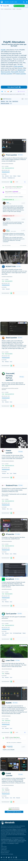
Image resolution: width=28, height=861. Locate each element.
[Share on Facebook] (2, 91)
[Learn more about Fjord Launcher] (3, 613)
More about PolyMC (13, 87)
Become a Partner (5, 852)
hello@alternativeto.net (6, 839)
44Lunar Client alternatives (7, 668)
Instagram (23, 840)
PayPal (16, 843)
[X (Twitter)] (4, 857)
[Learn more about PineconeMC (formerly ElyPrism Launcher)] (3, 373)
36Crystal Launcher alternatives (8, 785)
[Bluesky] (9, 857)
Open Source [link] (15, 101)
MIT (11, 281)
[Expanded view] (22, 99)
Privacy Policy (4, 848)
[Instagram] (13, 857)
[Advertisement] (14, 24)
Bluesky (15, 840)
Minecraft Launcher (5, 172)
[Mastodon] (6, 857)
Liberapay (12, 843)
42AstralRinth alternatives (7, 589)
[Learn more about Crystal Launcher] (3, 773)
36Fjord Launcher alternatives (7, 620)
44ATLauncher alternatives (7, 541)
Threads (19, 840)
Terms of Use (4, 846)
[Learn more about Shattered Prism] (3, 485)
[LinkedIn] (16, 857)
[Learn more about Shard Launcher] (3, 337)
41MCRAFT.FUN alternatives (7, 276)
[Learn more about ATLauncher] (3, 534)
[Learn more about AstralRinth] (3, 579)
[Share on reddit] (8, 91)
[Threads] (11, 857)
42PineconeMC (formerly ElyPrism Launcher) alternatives (10, 389)
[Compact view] (23, 99)
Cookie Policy (4, 849)
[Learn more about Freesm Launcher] (3, 450)
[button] (20, 155)
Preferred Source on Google (7, 854)
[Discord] (1, 857)
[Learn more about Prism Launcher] (3, 155)
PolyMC (3, 50)
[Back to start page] (2, 2)
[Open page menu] (26, 2)
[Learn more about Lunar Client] (3, 660)
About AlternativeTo (5, 851)
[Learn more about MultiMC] (3, 703)
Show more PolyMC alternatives (14, 811)
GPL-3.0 (11, 168)
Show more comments (6, 245)
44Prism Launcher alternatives (7, 163)
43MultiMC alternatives (6, 715)
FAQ (2, 845)
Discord (16, 839)
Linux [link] (7, 101)
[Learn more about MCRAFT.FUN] (3, 266)
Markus (14, 829)
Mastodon (11, 840)
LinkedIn (4, 842)
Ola (10, 829)
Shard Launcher (5, 72)
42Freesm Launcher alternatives (8, 460)
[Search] (24, 2)
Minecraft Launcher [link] (5, 103)
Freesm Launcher (20, 73)
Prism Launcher (18, 66)
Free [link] (10, 101)
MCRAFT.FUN (21, 70)
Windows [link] (3, 101)
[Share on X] (5, 91)
